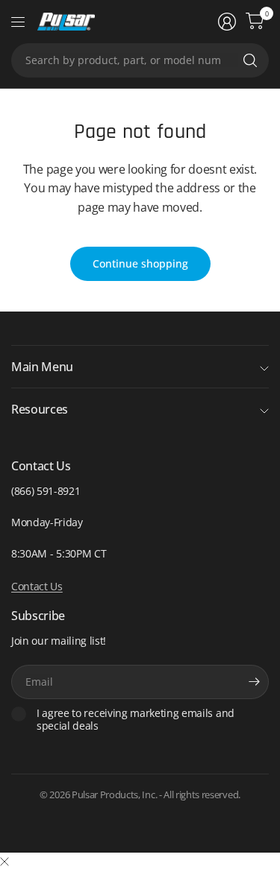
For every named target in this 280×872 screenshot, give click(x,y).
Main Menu (42, 366)
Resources (39, 409)
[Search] (250, 60)
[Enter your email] (254, 682)
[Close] (4, 862)
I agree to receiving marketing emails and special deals (135, 720)
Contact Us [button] (37, 586)
